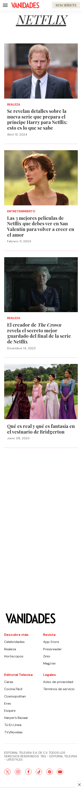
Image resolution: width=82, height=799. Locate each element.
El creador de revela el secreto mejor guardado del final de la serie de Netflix (39, 333)
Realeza (13, 104)
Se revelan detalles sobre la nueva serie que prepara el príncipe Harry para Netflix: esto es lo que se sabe (37, 119)
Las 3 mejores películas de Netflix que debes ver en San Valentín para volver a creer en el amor (40, 226)
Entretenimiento (21, 211)
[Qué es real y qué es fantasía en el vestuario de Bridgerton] (41, 391)
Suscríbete (66, 5)
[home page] (25, 5)
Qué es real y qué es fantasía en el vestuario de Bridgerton (41, 429)
